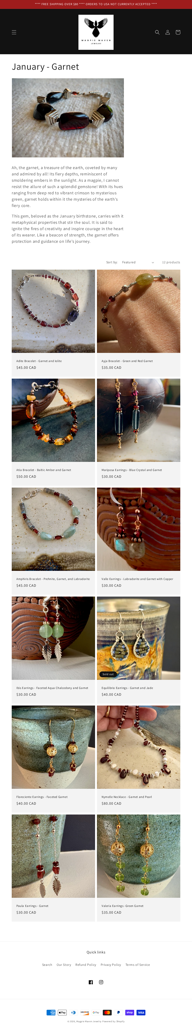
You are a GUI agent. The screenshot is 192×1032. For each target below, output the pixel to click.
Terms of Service (138, 965)
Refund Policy (85, 965)
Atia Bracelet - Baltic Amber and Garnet (43, 470)
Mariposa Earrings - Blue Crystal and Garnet (132, 470)
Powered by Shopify (113, 1021)
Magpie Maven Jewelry (89, 1021)
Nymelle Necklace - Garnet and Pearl (127, 797)
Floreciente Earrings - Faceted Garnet (41, 797)
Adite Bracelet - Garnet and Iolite (39, 361)
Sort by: (112, 262)
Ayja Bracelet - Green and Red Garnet (127, 361)
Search (47, 965)
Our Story (64, 965)
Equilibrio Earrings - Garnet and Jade (127, 688)
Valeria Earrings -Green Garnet (123, 906)
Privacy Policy (111, 965)
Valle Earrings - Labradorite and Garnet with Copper (137, 579)
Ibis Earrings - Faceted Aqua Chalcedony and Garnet (52, 688)
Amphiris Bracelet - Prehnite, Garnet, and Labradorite (53, 579)
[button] (14, 32)
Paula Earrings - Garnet (32, 906)
